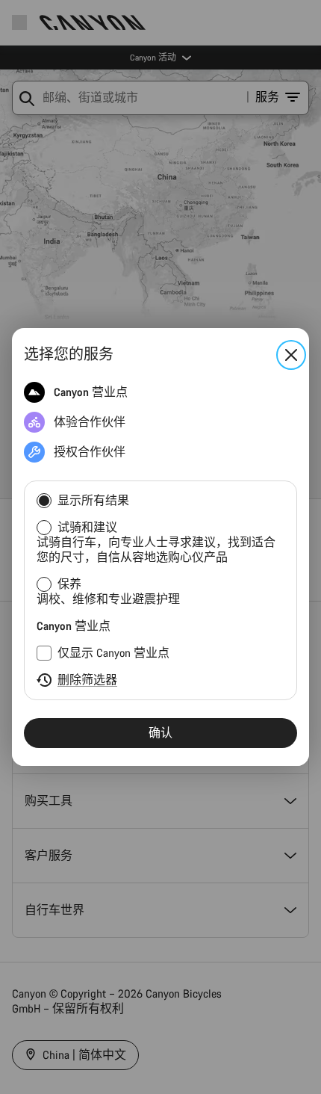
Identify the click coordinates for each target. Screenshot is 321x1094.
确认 (160, 733)
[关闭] (291, 355)
